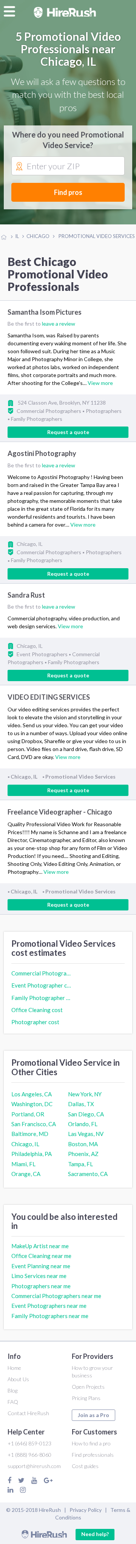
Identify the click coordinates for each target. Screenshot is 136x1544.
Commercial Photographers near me (56, 1295)
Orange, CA (25, 1173)
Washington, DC (32, 1103)
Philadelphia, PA (31, 1153)
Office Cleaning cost (37, 1009)
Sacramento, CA (88, 1173)
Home (14, 1368)
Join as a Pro (93, 1415)
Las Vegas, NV (86, 1133)
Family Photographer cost (41, 997)
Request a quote (68, 432)
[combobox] (68, 166)
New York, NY (85, 1094)
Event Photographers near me (49, 1305)
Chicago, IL (25, 1144)
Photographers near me (41, 1286)
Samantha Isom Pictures (45, 312)
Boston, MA (83, 1144)
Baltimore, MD (29, 1133)
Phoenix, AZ (83, 1153)
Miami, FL (23, 1164)
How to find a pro (91, 1443)
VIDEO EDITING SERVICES (49, 697)
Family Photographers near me (49, 1315)
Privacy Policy (86, 1510)
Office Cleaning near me (41, 1255)
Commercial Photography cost (41, 973)
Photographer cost (35, 1022)
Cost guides (85, 1466)
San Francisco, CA (33, 1124)
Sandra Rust (26, 595)
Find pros (68, 192)
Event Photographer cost (41, 985)
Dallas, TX (81, 1103)
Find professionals (93, 1454)
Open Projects (88, 1386)
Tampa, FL (80, 1164)
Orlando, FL (82, 1124)
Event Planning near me (40, 1266)
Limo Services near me (38, 1275)
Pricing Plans (86, 1398)
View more (100, 383)
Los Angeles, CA (31, 1094)
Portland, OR (27, 1114)
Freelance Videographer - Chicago (60, 812)
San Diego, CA (86, 1114)
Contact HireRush (28, 1413)
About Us (18, 1379)
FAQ (13, 1402)
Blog (12, 1390)
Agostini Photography (42, 454)
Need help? (95, 1534)
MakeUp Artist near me (40, 1246)
